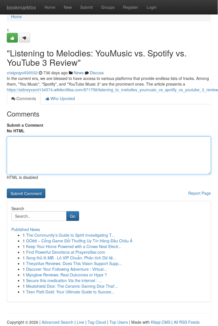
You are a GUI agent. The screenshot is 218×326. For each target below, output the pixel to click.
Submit (86, 7)
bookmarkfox (21, 7)
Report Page (199, 193)
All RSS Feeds (187, 322)
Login (151, 7)
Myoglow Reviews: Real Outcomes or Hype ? (66, 275)
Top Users (118, 322)
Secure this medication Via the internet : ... (64, 280)
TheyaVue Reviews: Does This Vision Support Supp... (74, 263)
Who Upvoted (62, 98)
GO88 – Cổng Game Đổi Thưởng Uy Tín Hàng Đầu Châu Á (79, 241)
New (68, 7)
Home (50, 7)
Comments (25, 98)
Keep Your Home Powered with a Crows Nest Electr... (74, 246)
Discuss (97, 72)
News (79, 72)
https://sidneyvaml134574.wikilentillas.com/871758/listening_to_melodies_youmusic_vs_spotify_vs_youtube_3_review (112, 89)
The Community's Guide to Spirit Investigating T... (70, 235)
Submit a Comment (25, 125)
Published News (25, 229)
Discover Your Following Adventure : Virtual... (66, 269)
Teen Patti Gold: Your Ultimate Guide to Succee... (70, 292)
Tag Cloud (97, 322)
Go (72, 216)
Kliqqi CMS (160, 322)
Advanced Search (57, 322)
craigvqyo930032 (22, 72)
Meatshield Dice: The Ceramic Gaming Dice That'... (72, 286)
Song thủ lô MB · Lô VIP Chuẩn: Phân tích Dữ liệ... (71, 258)
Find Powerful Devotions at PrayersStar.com (65, 252)
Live (80, 322)
